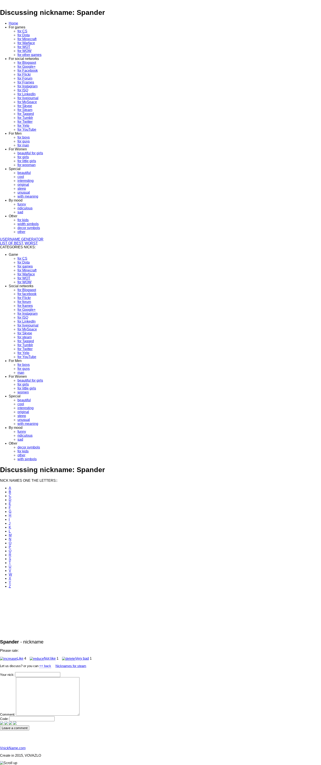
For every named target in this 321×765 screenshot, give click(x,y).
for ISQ (22, 90)
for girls (23, 157)
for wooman (26, 165)
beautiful (24, 173)
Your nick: (7, 674)
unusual (23, 192)
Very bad (82, 658)
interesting (25, 181)
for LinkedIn (26, 94)
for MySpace (27, 102)
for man (23, 145)
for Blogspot (26, 62)
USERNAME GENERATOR (21, 239)
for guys (23, 141)
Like (20, 658)
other (21, 232)
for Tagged (25, 114)
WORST (31, 243)
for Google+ (26, 66)
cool (20, 177)
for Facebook (27, 70)
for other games (29, 55)
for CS (22, 31)
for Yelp (23, 125)
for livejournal (27, 98)
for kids (23, 220)
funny (21, 204)
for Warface (26, 43)
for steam (24, 337)
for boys (23, 137)
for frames (25, 306)
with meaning (27, 196)
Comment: (8, 714)
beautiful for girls (30, 153)
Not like (50, 658)
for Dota (23, 35)
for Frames (25, 82)
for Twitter (25, 121)
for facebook (26, 294)
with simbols (27, 459)
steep (21, 188)
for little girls (26, 161)
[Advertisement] (79, 602)
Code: (4, 719)
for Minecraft (26, 39)
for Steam (24, 110)
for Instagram (27, 86)
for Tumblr (25, 118)
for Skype (24, 106)
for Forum (24, 78)
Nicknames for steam (70, 666)
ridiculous (25, 208)
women (23, 392)
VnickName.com (13, 748)
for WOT (23, 47)
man (20, 372)
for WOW (24, 51)
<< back (45, 666)
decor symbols (28, 228)
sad (20, 212)
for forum (24, 302)
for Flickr (24, 74)
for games (25, 266)
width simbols (28, 224)
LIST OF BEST (11, 243)
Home (13, 23)
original (23, 184)
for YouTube (26, 129)
